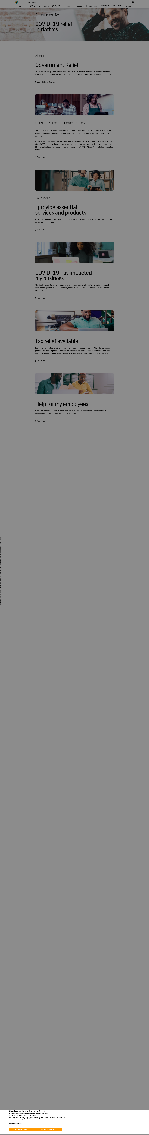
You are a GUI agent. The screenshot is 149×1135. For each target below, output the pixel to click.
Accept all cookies (21, 1129)
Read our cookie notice (15, 1123)
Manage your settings (48, 1129)
